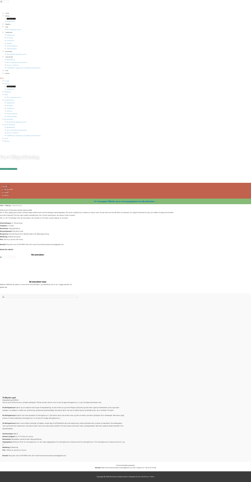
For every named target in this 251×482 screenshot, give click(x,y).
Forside (7, 13)
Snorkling (10, 38)
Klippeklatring (11, 19)
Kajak (6, 27)
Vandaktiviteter (8, 32)
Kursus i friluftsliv (13, 65)
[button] (95, 78)
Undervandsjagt (12, 49)
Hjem (2, 205)
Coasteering (10, 40)
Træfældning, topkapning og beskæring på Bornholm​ (24, 68)
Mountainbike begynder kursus (17, 54)
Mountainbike (8, 51)
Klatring (7, 16)
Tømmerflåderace (12, 46)
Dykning (9, 43)
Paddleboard (11, 35)
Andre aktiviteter (9, 57)
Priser (6, 70)
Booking (7, 73)
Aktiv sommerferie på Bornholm (17, 62)
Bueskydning (11, 60)
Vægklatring (11, 21)
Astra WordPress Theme (145, 477)
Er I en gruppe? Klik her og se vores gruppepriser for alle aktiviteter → (125, 201)
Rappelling (7, 24)
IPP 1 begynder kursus (14, 29)
